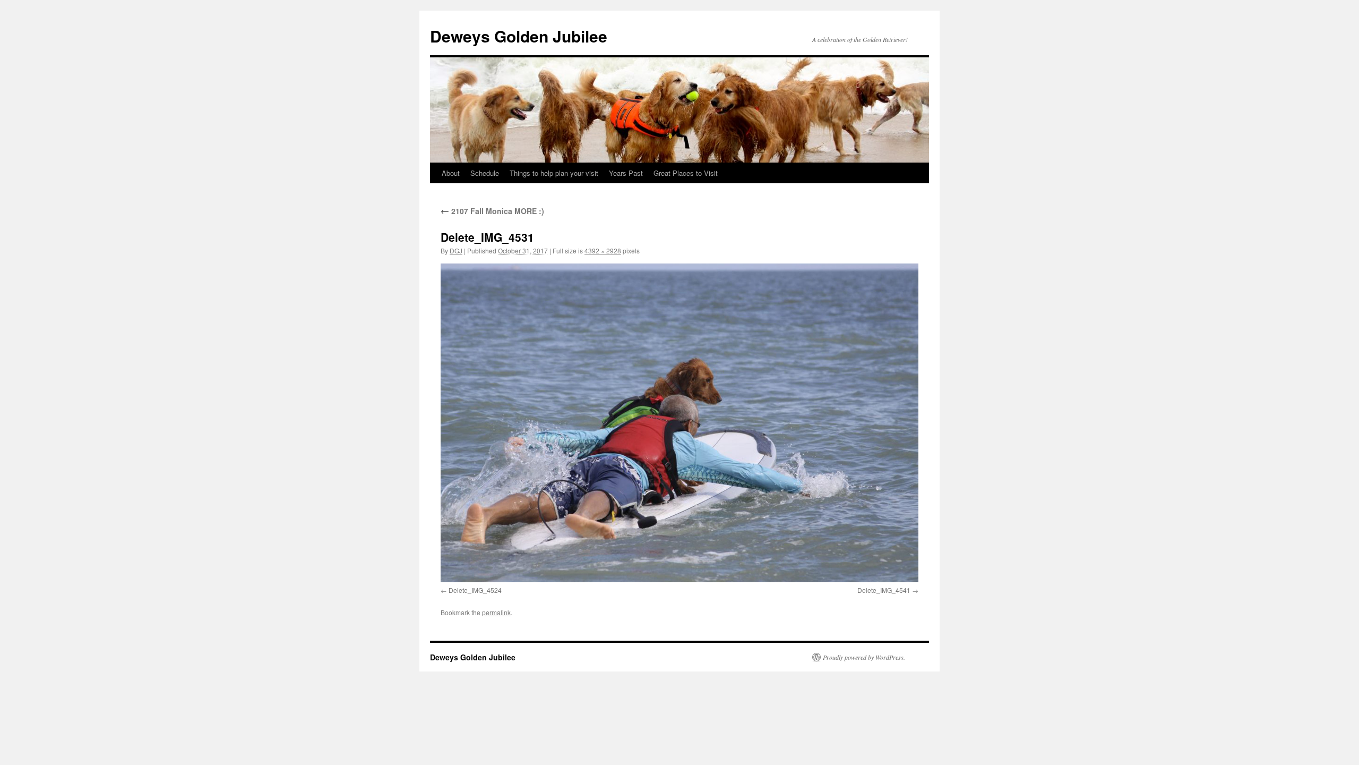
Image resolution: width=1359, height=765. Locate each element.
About (451, 173)
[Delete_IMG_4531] (679, 423)
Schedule (484, 173)
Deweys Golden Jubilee (518, 35)
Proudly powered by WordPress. (864, 657)
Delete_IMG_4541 (883, 589)
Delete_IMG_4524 (475, 589)
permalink (496, 612)
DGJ (456, 250)
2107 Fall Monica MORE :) (492, 211)
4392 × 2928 (602, 250)
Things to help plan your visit (554, 173)
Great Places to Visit (685, 173)
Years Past (626, 173)
